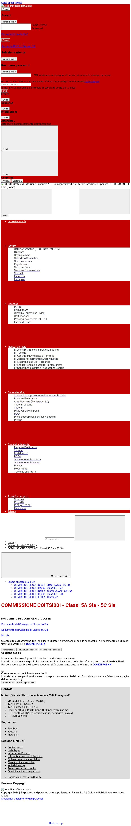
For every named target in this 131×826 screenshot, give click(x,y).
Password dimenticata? (14, 34)
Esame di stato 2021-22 (21, 545)
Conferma (17, 181)
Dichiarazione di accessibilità (24, 759)
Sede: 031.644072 (22, 704)
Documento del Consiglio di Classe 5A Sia (24, 624)
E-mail (34, 74)
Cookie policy (15, 747)
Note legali (14, 750)
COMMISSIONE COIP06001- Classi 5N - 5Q (38, 594)
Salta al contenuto (11, 2)
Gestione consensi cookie (22, 768)
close (5, 215)
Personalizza (9, 650)
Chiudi (5, 100)
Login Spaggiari (92, 81)
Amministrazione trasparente (24, 771)
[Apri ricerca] (104, 201)
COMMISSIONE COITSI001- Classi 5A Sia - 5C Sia (42, 584)
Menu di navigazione (60, 576)
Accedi (6, 9)
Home (11, 542)
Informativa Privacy (19, 753)
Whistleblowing (16, 765)
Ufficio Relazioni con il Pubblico (25, 756)
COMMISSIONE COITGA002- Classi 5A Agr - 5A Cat (43, 591)
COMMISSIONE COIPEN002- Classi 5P (36, 597)
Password (37, 28)
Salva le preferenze (26, 682)
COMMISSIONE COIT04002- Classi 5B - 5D (38, 587)
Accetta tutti (50, 650)
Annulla (6, 181)
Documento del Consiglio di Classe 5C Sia (24, 629)
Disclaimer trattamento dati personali (22, 798)
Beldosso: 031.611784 (25, 707)
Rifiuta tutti (27, 650)
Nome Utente (39, 24)
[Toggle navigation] (26, 201)
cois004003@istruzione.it (42, 710)
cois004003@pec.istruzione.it (43, 713)
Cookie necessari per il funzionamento (22, 673)
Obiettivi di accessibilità (21, 762)
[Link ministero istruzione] (16, 5)
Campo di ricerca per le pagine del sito (22, 539)
